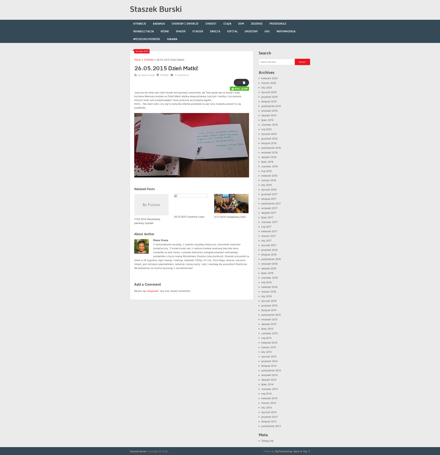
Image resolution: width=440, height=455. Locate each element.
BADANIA (159, 24)
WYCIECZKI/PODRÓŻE (146, 39)
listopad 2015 (269, 310)
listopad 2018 (269, 143)
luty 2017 (266, 240)
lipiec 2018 (267, 161)
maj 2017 (266, 226)
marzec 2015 (268, 347)
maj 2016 (266, 282)
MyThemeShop (283, 451)
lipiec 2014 (267, 384)
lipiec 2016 (267, 273)
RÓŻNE (165, 31)
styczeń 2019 (269, 133)
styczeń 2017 (268, 245)
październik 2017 (271, 203)
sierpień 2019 (268, 115)
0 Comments (182, 75)
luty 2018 (266, 184)
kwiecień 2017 (269, 231)
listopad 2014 (269, 365)
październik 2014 (271, 370)
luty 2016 (266, 296)
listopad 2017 (268, 198)
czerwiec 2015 (269, 333)
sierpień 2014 (268, 379)
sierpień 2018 (268, 157)
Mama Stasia (148, 75)
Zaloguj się (267, 440)
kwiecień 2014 (269, 398)
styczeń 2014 (269, 412)
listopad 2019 (269, 101)
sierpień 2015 (268, 324)
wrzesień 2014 (269, 375)
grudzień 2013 (269, 416)
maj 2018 (266, 171)
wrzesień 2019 (269, 110)
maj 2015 (266, 337)
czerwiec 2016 (269, 277)
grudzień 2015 (269, 305)
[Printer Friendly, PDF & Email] (239, 88)
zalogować (152, 290)
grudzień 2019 (269, 96)
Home (137, 59)
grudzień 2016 (269, 249)
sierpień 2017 (268, 212)
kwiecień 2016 (269, 286)
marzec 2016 (268, 291)
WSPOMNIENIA (286, 31)
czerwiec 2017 (269, 222)
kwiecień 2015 (269, 342)
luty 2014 (266, 407)
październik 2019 (271, 106)
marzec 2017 (268, 235)
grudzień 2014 (269, 361)
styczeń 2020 (269, 92)
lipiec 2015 (267, 328)
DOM (241, 24)
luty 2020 (266, 87)
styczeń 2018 (269, 189)
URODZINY (251, 31)
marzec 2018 (268, 180)
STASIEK (197, 31)
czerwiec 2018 (269, 166)
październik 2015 (271, 314)
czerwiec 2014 (269, 388)
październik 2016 (271, 259)
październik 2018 (271, 147)
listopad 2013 (269, 421)
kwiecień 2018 (269, 175)
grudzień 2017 (269, 194)
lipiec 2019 (267, 120)
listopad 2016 (269, 254)
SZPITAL (232, 31)
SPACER (180, 31)
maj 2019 (266, 129)
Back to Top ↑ (302, 451)
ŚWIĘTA (215, 31)
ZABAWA (172, 39)
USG (267, 31)
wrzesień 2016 (269, 263)
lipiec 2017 (267, 217)
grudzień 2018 (269, 138)
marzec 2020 (268, 82)
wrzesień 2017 (269, 208)
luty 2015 (266, 351)
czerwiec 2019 (269, 124)
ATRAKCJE (139, 24)
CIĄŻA (227, 24)
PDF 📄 (241, 82)
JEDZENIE (257, 24)
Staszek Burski (156, 9)
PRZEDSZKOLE (278, 24)
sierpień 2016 (268, 268)
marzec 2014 (268, 402)
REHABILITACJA (143, 31)
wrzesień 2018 (269, 152)
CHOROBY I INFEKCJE (185, 24)
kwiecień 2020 (269, 78)
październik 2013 (271, 426)
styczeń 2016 (269, 300)
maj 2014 (266, 393)
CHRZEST (211, 24)
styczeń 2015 (269, 356)
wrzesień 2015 (269, 319)
